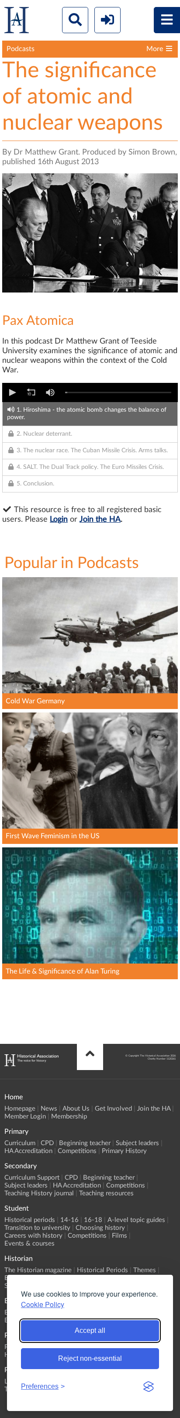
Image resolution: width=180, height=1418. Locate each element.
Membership (69, 1116)
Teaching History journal (39, 1193)
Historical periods (29, 1220)
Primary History (124, 1151)
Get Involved (113, 1108)
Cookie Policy (42, 1304)
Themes (144, 1270)
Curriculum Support (31, 1177)
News (49, 1108)
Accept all (90, 1330)
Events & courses (29, 1243)
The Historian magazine (38, 1270)
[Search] (75, 20)
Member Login (25, 1116)
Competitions (77, 1151)
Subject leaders (137, 1143)
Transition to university (37, 1228)
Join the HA (100, 519)
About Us (76, 1108)
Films (119, 1235)
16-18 (93, 1220)
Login (59, 519)
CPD (47, 1143)
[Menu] (167, 20)
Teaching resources (106, 1193)
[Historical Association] (16, 22)
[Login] (107, 20)
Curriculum (19, 1143)
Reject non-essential (90, 1358)
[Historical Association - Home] (31, 1063)
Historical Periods (102, 1270)
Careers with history (33, 1235)
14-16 (69, 1220)
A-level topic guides (136, 1220)
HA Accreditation (28, 1151)
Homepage (19, 1108)
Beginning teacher (85, 1143)
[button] (11, 392)
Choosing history (100, 1228)
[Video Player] (90, 392)
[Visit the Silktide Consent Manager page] (148, 1386)
